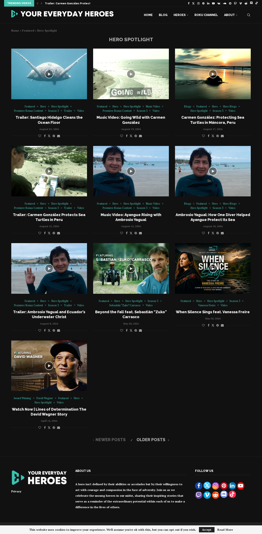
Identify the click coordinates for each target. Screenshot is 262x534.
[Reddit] (246, 3)
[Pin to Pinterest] (54, 136)
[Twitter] (193, 3)
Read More (225, 529)
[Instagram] (198, 3)
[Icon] (49, 74)
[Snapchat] (230, 3)
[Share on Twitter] (49, 136)
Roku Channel (206, 15)
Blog (163, 15)
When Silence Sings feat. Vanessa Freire (213, 312)
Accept (206, 530)
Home (148, 15)
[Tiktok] (256, 3)
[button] (37, 3)
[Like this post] (39, 136)
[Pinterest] (203, 3)
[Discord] (251, 3)
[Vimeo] (240, 3)
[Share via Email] (58, 136)
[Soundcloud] (224, 3)
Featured (28, 30)
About (229, 15)
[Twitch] (235, 3)
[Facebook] (188, 3)
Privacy (16, 491)
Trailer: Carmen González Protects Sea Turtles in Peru (81, 3)
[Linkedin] (208, 3)
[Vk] (218, 3)
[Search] (249, 15)
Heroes (180, 15)
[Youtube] (213, 3)
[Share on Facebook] (45, 136)
